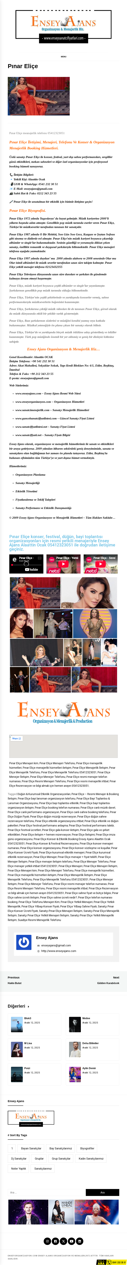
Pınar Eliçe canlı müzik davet (98, 807)
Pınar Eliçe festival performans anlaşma (43, 825)
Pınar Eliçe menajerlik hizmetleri (94, 870)
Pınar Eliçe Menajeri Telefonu (57, 763)
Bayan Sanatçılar (31, 1148)
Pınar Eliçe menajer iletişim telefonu (50, 861)
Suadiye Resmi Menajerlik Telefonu (39, 920)
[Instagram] (47, 1241)
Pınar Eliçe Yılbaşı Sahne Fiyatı (78, 906)
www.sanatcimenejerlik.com (32, 410)
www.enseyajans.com (28, 393)
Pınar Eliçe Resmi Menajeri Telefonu (44, 781)
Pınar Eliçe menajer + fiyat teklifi (77, 857)
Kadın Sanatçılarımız (91, 1158)
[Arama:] (47, 1192)
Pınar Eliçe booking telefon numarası (57, 807)
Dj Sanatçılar (18, 1158)
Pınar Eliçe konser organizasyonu (40, 848)
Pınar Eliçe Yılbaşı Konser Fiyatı (40, 906)
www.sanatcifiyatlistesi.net (31, 426)
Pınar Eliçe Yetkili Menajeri (77, 902)
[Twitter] (63, 1241)
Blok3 (27, 1018)
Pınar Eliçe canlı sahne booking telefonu (84, 812)
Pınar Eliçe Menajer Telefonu (91, 861)
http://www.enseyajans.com (58, 951)
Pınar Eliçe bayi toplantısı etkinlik (59, 803)
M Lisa (28, 1043)
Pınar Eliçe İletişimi (83, 834)
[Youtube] (71, 1241)
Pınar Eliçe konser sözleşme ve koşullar (86, 848)
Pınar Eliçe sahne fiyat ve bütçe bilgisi (88, 893)
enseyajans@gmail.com (56, 945)
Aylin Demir (89, 1068)
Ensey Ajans (47, 938)
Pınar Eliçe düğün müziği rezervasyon (53, 816)
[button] (63, 56)
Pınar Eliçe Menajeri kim (23, 763)
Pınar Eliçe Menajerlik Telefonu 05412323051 (68, 772)
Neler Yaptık (18, 1168)
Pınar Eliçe (18, 142)
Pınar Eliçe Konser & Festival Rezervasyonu (52, 843)
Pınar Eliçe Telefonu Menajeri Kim (39, 902)
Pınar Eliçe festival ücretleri (24, 830)
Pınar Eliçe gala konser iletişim (60, 830)
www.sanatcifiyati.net (28, 435)
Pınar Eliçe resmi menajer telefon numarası (80, 884)
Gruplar (39, 1158)
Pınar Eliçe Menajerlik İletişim (90, 767)
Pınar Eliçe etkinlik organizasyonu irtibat (59, 821)
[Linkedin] (79, 1241)
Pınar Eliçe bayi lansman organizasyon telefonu (46, 798)
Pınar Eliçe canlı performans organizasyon (33, 812)
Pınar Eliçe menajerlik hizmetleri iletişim (47, 767)
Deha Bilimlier (90, 1043)
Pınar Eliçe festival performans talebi (91, 825)
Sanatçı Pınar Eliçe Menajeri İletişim (60, 910)
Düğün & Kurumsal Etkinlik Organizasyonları (44, 794)
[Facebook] (55, 1241)
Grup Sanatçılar (61, 1158)
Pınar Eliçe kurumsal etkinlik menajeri (62, 852)
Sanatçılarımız (43, 1168)
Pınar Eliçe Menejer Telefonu (47, 776)
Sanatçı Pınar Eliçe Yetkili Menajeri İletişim (43, 915)
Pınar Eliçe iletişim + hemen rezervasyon (46, 834)
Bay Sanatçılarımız (61, 1148)
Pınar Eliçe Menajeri (71, 866)
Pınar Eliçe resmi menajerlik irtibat (88, 781)
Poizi (27, 1068)
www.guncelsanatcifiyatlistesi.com (36, 418)
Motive (86, 1018)
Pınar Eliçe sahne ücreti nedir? (58, 897)
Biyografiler (87, 1148)
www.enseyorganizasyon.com (33, 401)
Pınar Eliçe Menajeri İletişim (100, 866)
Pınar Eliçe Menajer (45, 857)
